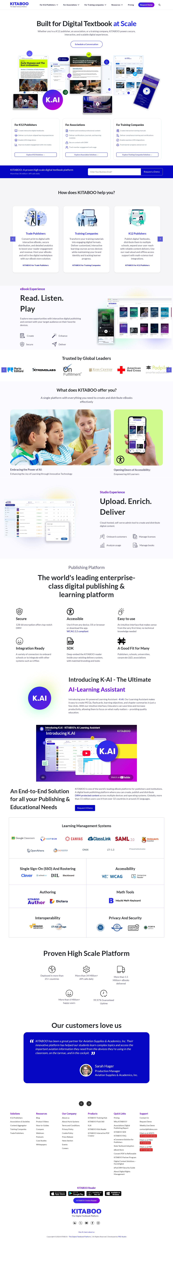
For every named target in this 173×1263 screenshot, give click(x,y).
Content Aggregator (18, 1125)
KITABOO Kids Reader (97, 1129)
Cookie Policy (67, 1133)
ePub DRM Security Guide (124, 1168)
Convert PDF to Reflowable (125, 1153)
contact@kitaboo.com (148, 1129)
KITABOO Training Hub (97, 1118)
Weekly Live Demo (147, 1125)
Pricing (131, 5)
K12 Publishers (16, 1118)
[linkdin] (75, 1223)
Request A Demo (85, 808)
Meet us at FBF (146, 1148)
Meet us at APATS (148, 1134)
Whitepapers (41, 1144)
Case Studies (41, 1141)
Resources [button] (116, 5)
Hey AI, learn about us (86, 1232)
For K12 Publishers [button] (48, 5)
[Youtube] (86, 1223)
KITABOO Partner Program (125, 1157)
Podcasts (40, 1137)
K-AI (121, 699)
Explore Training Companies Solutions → (137, 155)
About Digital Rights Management (122, 1172)
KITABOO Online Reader (86, 1200)
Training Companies (18, 1129)
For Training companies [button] (94, 5)
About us (65, 1118)
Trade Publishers (17, 1133)
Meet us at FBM (146, 1141)
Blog (38, 1118)
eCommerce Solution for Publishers (123, 1140)
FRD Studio (122, 1237)
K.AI (89, 1125)
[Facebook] (92, 1223)
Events (65, 1144)
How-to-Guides (42, 1125)
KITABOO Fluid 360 (96, 1121)
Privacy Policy (67, 1129)
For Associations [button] (70, 5)
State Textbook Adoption (124, 1146)
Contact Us (144, 1118)
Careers (65, 1148)
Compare (40, 1129)
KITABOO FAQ (120, 1135)
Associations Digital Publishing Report (122, 1126)
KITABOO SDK (120, 1132)
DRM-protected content (87, 795)
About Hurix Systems (70, 1121)
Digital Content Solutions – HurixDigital (125, 1162)
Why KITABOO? (120, 1121)
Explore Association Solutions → (86, 155)
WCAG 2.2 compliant (77, 631)
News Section (67, 1141)
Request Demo (146, 5)
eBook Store (119, 1150)
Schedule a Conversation (86, 44)
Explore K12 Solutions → (35, 155)
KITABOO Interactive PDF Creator (98, 1134)
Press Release (67, 1137)
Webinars (40, 1133)
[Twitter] (81, 1223)
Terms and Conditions (71, 1125)
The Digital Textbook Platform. (80, 1237)
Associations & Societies (20, 1121)
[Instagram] (98, 1223)
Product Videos (42, 1121)
